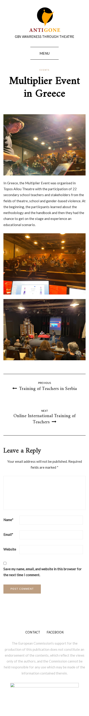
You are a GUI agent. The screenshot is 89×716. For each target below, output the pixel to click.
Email (8, 534)
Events (44, 70)
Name (8, 520)
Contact (32, 633)
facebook (55, 633)
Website (9, 549)
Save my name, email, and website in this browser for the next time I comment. (42, 572)
